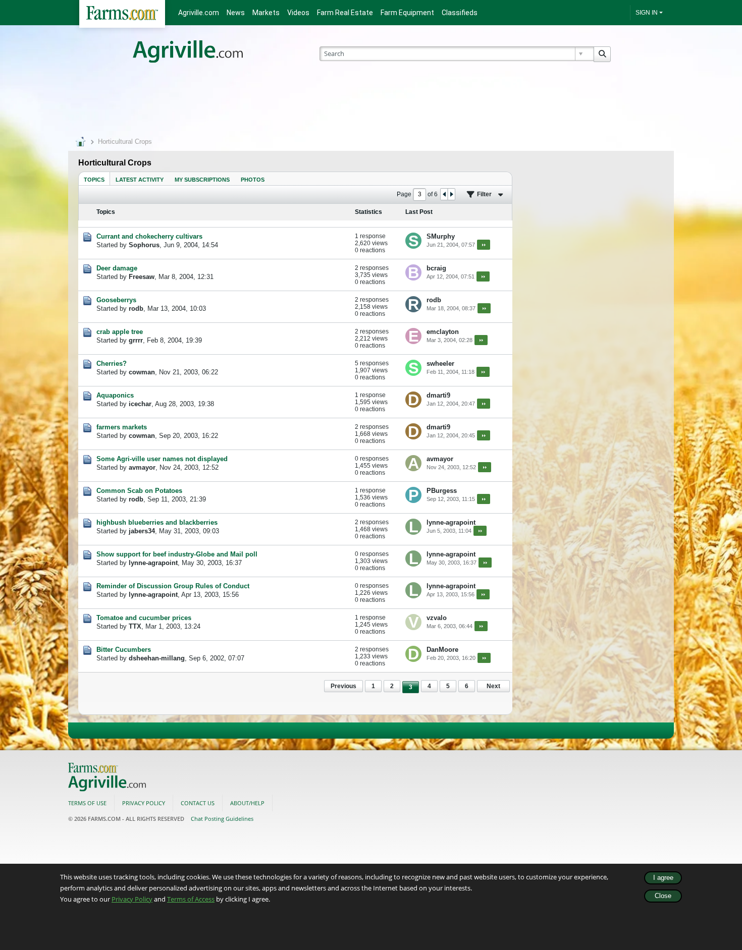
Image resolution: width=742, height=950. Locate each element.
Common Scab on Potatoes (139, 490)
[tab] (94, 178)
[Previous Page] (444, 194)
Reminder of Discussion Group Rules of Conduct (172, 586)
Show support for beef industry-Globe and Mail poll (176, 554)
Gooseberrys (116, 300)
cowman (142, 372)
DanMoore (442, 649)
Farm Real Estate (345, 13)
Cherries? (111, 363)
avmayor (142, 467)
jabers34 (142, 531)
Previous (343, 686)
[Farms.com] (122, 14)
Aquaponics (115, 395)
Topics (94, 180)
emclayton (443, 332)
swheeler (440, 363)
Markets (266, 13)
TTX (135, 626)
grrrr (136, 340)
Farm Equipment (407, 13)
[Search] (602, 54)
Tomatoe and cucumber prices (143, 618)
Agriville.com (198, 13)
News (236, 13)
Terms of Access (191, 899)
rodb (136, 308)
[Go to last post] (483, 245)
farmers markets (121, 427)
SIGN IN (646, 12)
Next (493, 686)
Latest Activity (140, 180)
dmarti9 (438, 395)
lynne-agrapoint (451, 522)
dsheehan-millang (157, 658)
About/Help (247, 803)
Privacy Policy (132, 899)
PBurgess (442, 490)
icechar (140, 404)
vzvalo (437, 618)
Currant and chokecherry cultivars (149, 236)
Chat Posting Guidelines (222, 818)
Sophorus (144, 245)
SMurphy (441, 236)
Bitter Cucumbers (123, 649)
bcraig (436, 268)
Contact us (198, 803)
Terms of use (87, 803)
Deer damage (116, 268)
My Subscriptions (202, 180)
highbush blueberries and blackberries (157, 522)
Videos (298, 13)
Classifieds (460, 13)
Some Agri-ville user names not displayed (162, 459)
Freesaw (141, 277)
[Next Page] (451, 194)
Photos (252, 180)
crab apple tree (119, 332)
